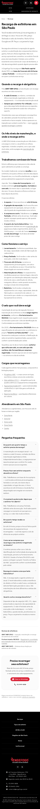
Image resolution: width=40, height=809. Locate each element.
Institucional (20, 746)
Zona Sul (7, 419)
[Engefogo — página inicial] (8, 3)
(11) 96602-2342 (14, 786)
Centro (6, 428)
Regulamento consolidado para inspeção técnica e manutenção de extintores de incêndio (20, 641)
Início (3, 19)
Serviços (20, 719)
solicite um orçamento (28, 697)
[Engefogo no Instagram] (25, 3)
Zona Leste (8, 422)
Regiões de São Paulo (20, 735)
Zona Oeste (8, 425)
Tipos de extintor (20, 725)
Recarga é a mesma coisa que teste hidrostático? (16, 572)
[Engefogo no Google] (31, 3)
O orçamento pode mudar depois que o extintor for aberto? (17, 500)
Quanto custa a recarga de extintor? (17, 597)
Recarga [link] (10, 19)
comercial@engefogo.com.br (18, 789)
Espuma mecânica (10, 394)
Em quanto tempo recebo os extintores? (14, 521)
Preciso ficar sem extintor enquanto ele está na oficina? (17, 472)
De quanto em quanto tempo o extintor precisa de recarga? (15, 446)
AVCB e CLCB (20, 730)
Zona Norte (8, 415)
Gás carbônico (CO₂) (11, 380)
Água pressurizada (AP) (12, 386)
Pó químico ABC (9, 375)
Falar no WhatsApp (21, 679)
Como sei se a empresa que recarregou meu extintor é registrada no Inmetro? (17, 542)
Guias (20, 741)
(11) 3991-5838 (21, 684)
